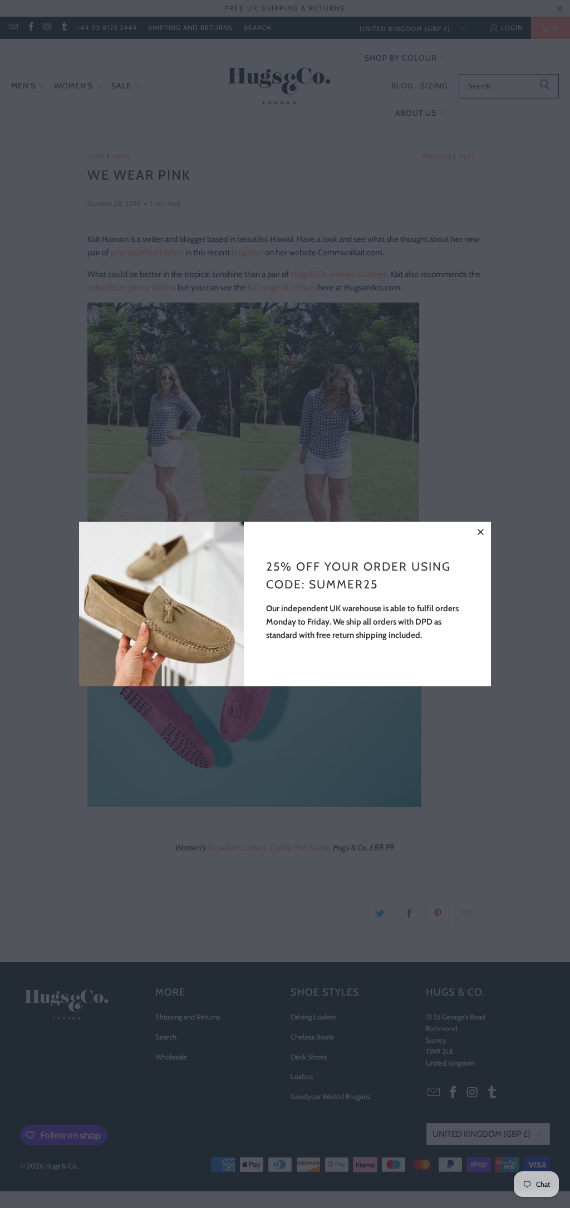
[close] (481, 532)
